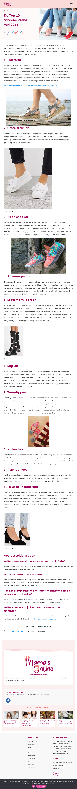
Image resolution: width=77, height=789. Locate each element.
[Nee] (75, 784)
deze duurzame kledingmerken (45, 619)
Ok (33, 786)
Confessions (31, 758)
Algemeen (31, 764)
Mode (6, 10)
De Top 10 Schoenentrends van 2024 (16, 20)
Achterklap (31, 767)
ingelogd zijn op (17, 631)
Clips (29, 761)
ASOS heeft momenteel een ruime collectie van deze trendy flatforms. (31, 85)
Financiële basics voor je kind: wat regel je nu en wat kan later (11, 722)
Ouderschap (31, 744)
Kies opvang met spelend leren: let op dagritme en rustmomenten (63, 747)
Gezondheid (31, 753)
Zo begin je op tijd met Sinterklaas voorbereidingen (61, 752)
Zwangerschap (32, 741)
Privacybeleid (41, 786)
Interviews (31, 750)
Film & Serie (31, 755)
